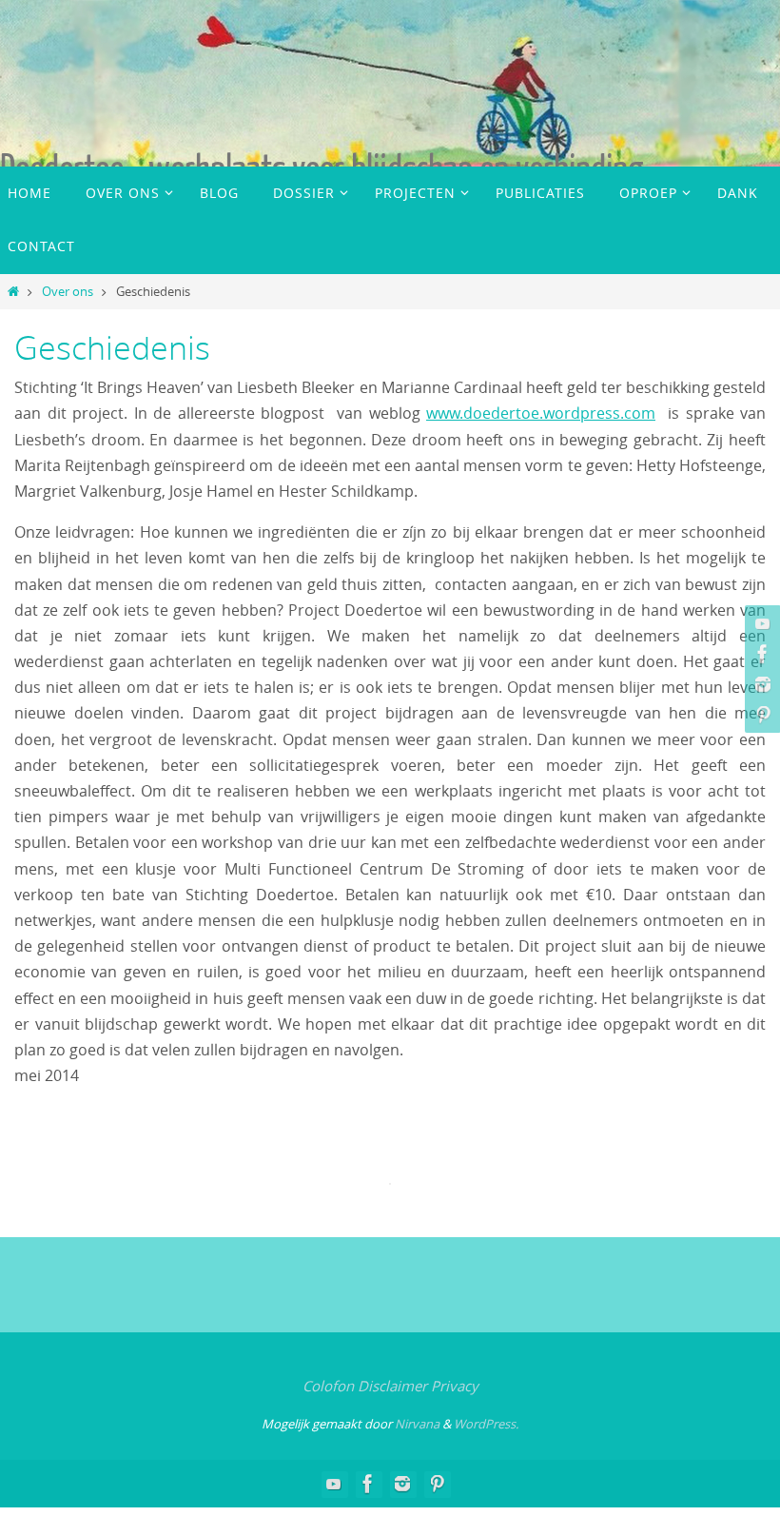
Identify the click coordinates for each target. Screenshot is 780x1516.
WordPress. (486, 1423)
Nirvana (417, 1423)
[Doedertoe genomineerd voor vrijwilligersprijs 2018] (760, 684)
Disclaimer (392, 1385)
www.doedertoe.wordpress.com (540, 413)
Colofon (328, 1385)
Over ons (67, 292)
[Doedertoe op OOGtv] (760, 715)
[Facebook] (760, 654)
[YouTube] (760, 623)
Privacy (454, 1385)
